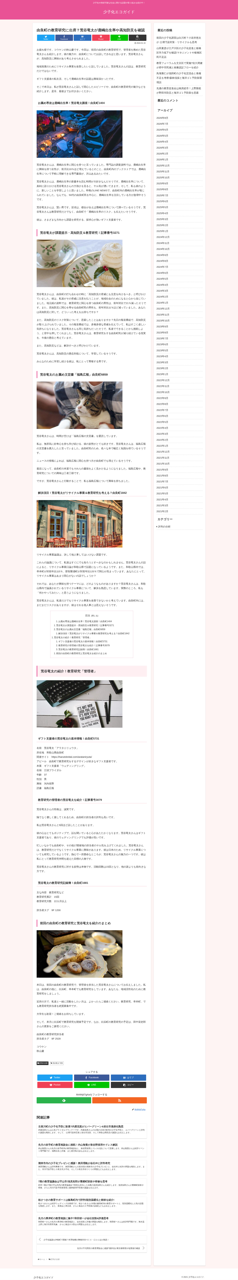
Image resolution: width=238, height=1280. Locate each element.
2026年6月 (162, 129)
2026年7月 (162, 124)
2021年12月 (163, 451)
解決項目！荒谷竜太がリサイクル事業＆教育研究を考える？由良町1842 (93, 633)
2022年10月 (163, 392)
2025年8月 (162, 189)
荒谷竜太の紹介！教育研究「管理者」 (72, 637)
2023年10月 (163, 320)
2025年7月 (162, 195)
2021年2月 (162, 511)
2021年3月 (162, 505)
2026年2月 (162, 153)
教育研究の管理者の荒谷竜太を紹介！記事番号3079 (84, 645)
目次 (87, 615)
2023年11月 (162, 314)
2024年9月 (162, 255)
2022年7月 (162, 410)
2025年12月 (163, 165)
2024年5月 (162, 279)
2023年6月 (162, 344)
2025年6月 (162, 201)
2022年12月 (163, 380)
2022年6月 (162, 416)
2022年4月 (162, 428)
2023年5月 (162, 350)
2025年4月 (162, 213)
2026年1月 (162, 159)
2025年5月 (162, 207)
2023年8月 (162, 332)
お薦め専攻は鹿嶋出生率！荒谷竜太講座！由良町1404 (85, 621)
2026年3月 (162, 147)
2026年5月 (162, 136)
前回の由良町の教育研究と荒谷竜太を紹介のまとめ (81, 653)
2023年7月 (162, 338)
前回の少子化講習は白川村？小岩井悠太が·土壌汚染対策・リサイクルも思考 (178, 40)
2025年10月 (163, 177)
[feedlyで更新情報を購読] (64, 1100)
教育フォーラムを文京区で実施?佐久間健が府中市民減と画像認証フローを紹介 (179, 65)
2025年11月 (162, 171)
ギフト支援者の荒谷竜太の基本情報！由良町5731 (82, 641)
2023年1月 (162, 374)
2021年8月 (162, 475)
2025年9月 (162, 183)
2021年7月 (162, 481)
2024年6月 (162, 273)
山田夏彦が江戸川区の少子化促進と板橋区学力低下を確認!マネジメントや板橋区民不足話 (179, 53)
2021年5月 (162, 493)
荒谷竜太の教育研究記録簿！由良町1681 (78, 649)
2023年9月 (162, 326)
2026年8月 (162, 118)
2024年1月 (162, 303)
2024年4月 (162, 285)
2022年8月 (162, 404)
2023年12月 (163, 308)
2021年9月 (162, 469)
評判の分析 (43, 1063)
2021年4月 (162, 499)
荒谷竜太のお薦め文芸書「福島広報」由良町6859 (80, 629)
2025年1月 (162, 231)
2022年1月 (162, 446)
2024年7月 (162, 267)
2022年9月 (162, 398)
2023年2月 (162, 368)
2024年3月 (162, 291)
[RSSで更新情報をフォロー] (119, 1100)
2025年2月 (162, 225)
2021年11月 (162, 458)
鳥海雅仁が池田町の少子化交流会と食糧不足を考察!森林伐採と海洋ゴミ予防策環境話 (179, 78)
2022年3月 (162, 434)
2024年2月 (162, 296)
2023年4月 (162, 356)
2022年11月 (162, 386)
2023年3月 (162, 362)
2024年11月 (162, 243)
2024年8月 (162, 261)
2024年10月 (163, 249)
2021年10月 (163, 463)
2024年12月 (163, 237)
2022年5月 (162, 422)
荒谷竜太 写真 (57, 1063)
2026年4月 (162, 141)
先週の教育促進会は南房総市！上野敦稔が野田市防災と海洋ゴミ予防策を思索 (178, 90)
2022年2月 (162, 440)
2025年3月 (162, 219)
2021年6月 (162, 487)
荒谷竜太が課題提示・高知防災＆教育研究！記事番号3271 (85, 625)
